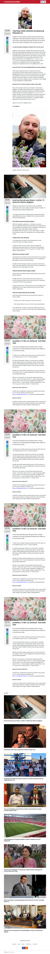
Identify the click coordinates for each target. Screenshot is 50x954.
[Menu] (42, 2)
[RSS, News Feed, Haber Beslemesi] (26, 948)
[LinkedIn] (7, 42)
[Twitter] (7, 40)
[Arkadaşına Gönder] (7, 47)
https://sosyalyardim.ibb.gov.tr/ (20, 394)
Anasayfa (14, 944)
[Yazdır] (7, 49)
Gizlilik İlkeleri (28, 944)
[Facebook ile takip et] (23, 948)
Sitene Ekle (35, 944)
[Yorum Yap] (7, 51)
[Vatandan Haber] (12, 1)
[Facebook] (7, 38)
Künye (19, 944)
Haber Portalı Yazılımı (10, 952)
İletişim (23, 944)
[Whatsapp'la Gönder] (7, 45)
